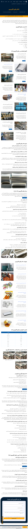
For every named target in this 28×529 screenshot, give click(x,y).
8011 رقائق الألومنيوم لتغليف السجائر (22, 293)
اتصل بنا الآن (24, 60)
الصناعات (14, 1)
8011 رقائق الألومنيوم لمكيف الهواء (21, 265)
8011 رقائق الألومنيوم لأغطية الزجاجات (22, 302)
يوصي (11, 1)
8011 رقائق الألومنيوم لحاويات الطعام (22, 321)
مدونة (8, 1)
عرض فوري (24, 197)
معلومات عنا (20, 1)
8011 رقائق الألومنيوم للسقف (22, 274)
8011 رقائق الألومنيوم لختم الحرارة (21, 283)
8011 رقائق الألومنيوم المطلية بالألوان (22, 95)
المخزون (6, 15)
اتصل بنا (6, 1)
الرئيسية (24, 1)
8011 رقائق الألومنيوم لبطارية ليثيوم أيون (21, 311)
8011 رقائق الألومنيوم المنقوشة (8, 64)
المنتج (17, 1)
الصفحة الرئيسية (24, 3)
